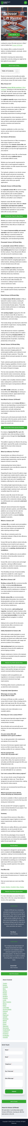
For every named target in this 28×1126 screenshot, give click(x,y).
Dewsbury (5, 1018)
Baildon (8, 887)
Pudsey (5, 994)
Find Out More (14, 845)
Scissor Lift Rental (17, 45)
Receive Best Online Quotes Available (14, 427)
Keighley (5, 998)
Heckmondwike (7, 1009)
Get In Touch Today (14, 65)
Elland (4, 1024)
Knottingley (6, 1035)
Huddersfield (6, 1030)
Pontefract (5, 1033)
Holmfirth (5, 1037)
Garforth (5, 1017)
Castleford (5, 1031)
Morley (5, 1004)
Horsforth (13, 887)
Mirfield (5, 1020)
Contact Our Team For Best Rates (14, 216)
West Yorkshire (7, 1002)
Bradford (5, 996)
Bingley (5, 992)
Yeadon (3, 887)
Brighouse (5, 1015)
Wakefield (5, 1026)
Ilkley (17, 887)
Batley (4, 1005)
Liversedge (6, 1007)
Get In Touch (14, 1101)
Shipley (22, 887)
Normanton (6, 1028)
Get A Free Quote (14, 973)
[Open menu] (25, 2)
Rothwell (5, 1011)
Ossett (4, 1022)
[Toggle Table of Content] (16, 71)
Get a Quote (13, 34)
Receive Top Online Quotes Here (14, 662)
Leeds (4, 1000)
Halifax (5, 1013)
